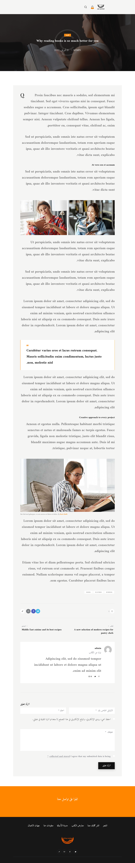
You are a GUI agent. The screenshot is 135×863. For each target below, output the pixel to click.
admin (98, 648)
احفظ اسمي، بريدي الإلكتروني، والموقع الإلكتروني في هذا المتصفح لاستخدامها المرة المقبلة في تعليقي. (71, 719)
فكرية (67, 35)
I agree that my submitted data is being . (78, 756)
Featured (98, 592)
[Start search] (85, 7)
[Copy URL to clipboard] (22, 611)
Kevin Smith (63, 514)
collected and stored (60, 756)
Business (109, 592)
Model (88, 592)
